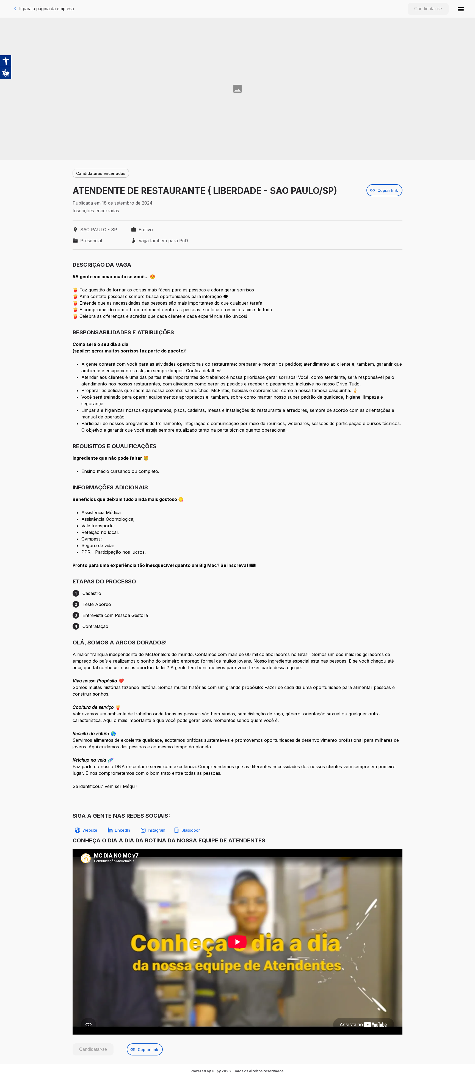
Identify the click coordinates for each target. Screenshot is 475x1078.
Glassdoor (190, 830)
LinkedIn (122, 830)
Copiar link (387, 190)
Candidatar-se (428, 8)
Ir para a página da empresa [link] (46, 8)
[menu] (460, 9)
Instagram (156, 830)
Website (89, 830)
